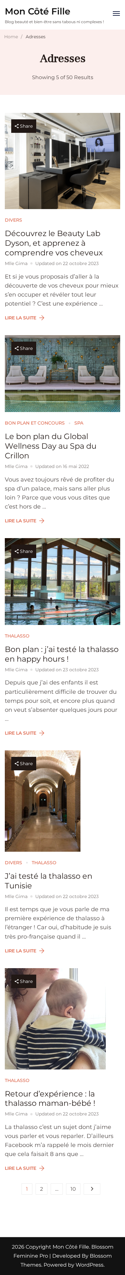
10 (75, 1190)
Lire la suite (20, 317)
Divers (13, 220)
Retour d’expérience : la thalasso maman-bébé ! (50, 1098)
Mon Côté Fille (37, 11)
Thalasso (17, 635)
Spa (78, 423)
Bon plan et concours (35, 423)
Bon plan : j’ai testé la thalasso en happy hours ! (62, 654)
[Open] (116, 13)
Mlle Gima (16, 263)
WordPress (90, 1265)
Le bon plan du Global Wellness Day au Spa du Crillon (50, 446)
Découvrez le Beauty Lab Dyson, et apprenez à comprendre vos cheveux (54, 243)
